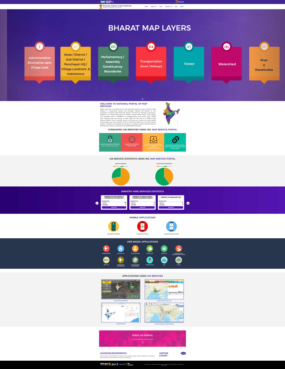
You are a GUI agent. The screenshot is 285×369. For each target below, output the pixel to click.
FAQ (176, 6)
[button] (21, 55)
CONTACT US (168, 6)
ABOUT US (153, 6)
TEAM (160, 6)
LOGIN (181, 6)
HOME (146, 6)
